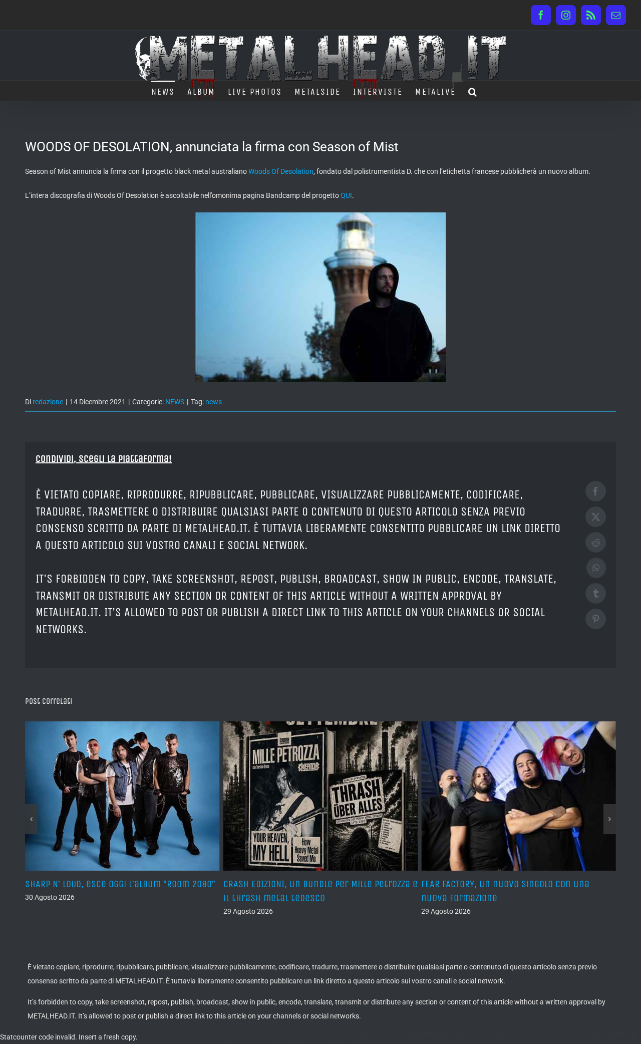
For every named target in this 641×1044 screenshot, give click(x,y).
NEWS (174, 402)
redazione (48, 402)
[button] (473, 91)
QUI (346, 195)
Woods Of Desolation (280, 171)
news (213, 402)
